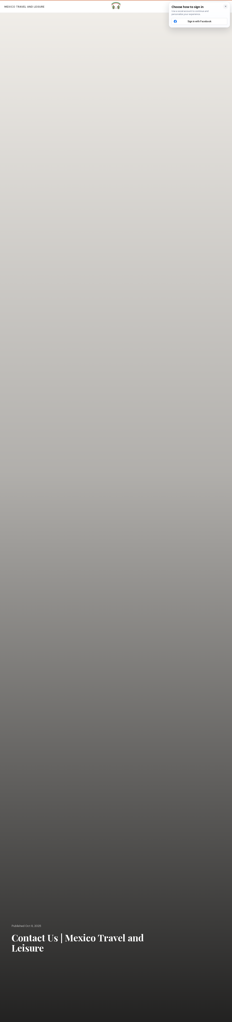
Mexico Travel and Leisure (24, 6)
